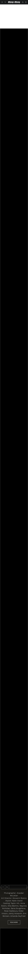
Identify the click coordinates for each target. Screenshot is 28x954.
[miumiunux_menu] (2, 2)
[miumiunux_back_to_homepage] (14, 2)
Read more (14, 922)
